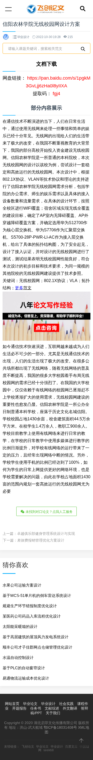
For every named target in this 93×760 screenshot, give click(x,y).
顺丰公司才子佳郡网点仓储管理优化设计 (37, 647)
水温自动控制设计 (18, 657)
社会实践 (66, 704)
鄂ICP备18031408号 (60, 727)
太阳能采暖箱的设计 (20, 626)
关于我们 (53, 713)
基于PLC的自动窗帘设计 (24, 668)
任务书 (35, 708)
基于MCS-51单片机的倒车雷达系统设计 (37, 595)
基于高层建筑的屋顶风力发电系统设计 (35, 637)
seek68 (48, 750)
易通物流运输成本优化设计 (26, 678)
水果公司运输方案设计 (22, 585)
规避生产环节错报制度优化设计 (30, 606)
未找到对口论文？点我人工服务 (49, 512)
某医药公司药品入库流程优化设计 (32, 616)
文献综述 (52, 708)
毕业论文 (30, 704)
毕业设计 (23, 37)
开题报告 (19, 708)
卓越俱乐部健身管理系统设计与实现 (46, 533)
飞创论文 (28, 746)
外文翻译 (70, 708)
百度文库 (71, 746)
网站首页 (12, 704)
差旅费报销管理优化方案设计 (40, 540)
